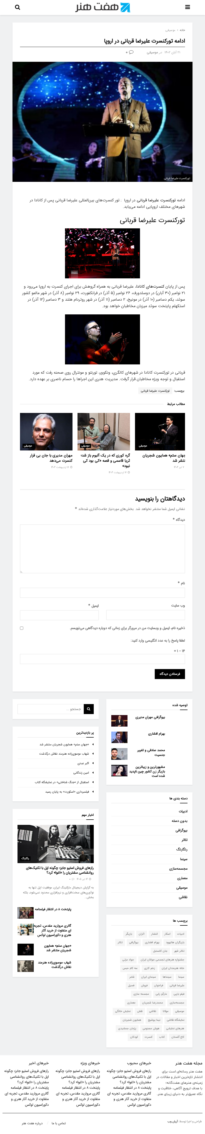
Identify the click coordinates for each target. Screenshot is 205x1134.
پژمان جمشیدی (127, 1028)
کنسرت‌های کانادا (151, 286)
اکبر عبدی (83, 763)
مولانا (165, 1011)
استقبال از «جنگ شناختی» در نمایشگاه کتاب (62, 782)
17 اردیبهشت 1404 (118, 472)
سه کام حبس (130, 968)
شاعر (132, 977)
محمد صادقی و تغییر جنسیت (151, 752)
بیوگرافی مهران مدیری (150, 717)
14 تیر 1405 (82, 879)
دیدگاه (178, 519)
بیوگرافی (182, 830)
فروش (144, 985)
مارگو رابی (161, 994)
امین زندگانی (81, 772)
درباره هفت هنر (32, 1123)
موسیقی (170, 30)
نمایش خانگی (122, 1011)
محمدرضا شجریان (152, 1003)
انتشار (154, 934)
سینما (184, 859)
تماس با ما (59, 1123)
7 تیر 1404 (179, 467)
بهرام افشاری (156, 733)
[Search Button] (89, 709)
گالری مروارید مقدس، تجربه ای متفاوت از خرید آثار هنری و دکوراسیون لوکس (52, 930)
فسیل (131, 985)
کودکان (134, 1037)
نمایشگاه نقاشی (175, 1020)
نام (181, 583)
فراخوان (158, 985)
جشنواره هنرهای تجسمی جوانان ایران (162, 960)
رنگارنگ (182, 849)
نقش (139, 1011)
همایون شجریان (132, 1020)
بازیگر (129, 934)
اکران (141, 934)
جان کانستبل (160, 951)
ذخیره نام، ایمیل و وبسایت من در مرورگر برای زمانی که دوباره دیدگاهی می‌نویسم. (127, 628)
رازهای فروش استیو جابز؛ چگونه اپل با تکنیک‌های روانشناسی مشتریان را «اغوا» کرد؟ (60, 870)
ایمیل (93, 606)
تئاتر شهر (179, 951)
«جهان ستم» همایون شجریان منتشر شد (165, 458)
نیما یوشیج (154, 1020)
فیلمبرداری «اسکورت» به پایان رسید (67, 791)
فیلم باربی (179, 994)
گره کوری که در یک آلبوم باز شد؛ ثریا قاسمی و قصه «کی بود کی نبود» (105, 460)
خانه (182, 30)
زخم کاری (149, 968)
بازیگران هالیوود (175, 942)
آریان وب (173, 1121)
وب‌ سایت (178, 605)
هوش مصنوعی (151, 1028)
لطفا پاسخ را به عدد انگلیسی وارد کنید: (158, 640)
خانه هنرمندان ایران (173, 968)
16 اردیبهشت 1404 (60, 467)
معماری (182, 878)
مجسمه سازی (141, 994)
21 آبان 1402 (172, 52)
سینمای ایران (148, 977)
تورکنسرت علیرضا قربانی (156, 200)
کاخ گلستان (178, 1037)
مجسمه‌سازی (178, 868)
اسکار (167, 934)
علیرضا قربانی (177, 985)
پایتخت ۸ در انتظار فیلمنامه (53, 909)
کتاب (162, 1037)
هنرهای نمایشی (175, 1028)
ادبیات (183, 811)
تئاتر (185, 840)
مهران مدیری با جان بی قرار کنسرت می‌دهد (51, 458)
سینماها (167, 977)
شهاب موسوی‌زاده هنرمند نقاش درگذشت (64, 753)
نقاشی (183, 897)
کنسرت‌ (148, 1037)
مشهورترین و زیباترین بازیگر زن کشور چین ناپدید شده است (147, 771)
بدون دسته (180, 821)
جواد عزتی (128, 960)
